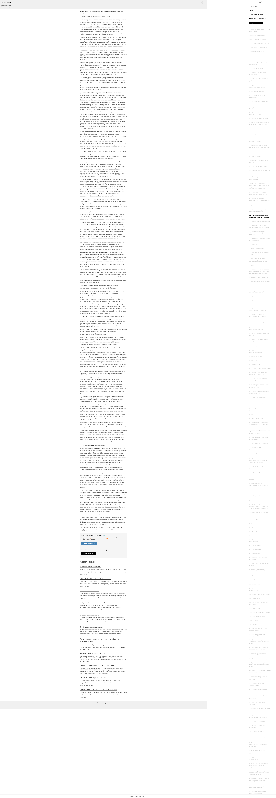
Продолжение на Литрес (256, 23)
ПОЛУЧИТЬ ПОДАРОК (89, 543)
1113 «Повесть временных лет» (92, 653)
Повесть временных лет (89, 591)
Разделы (106, 703)
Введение (251, 10)
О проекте (99, 703)
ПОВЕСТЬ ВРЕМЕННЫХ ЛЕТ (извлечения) (97, 665)
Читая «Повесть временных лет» (93, 677)
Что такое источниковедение (256, 14)
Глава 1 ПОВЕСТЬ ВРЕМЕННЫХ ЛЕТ (95, 578)
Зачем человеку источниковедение (257, 18)
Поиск (261, 1)
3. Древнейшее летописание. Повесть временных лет (101, 603)
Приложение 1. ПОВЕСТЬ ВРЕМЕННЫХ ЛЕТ (98, 689)
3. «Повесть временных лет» (91, 627)
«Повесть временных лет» (90, 566)
